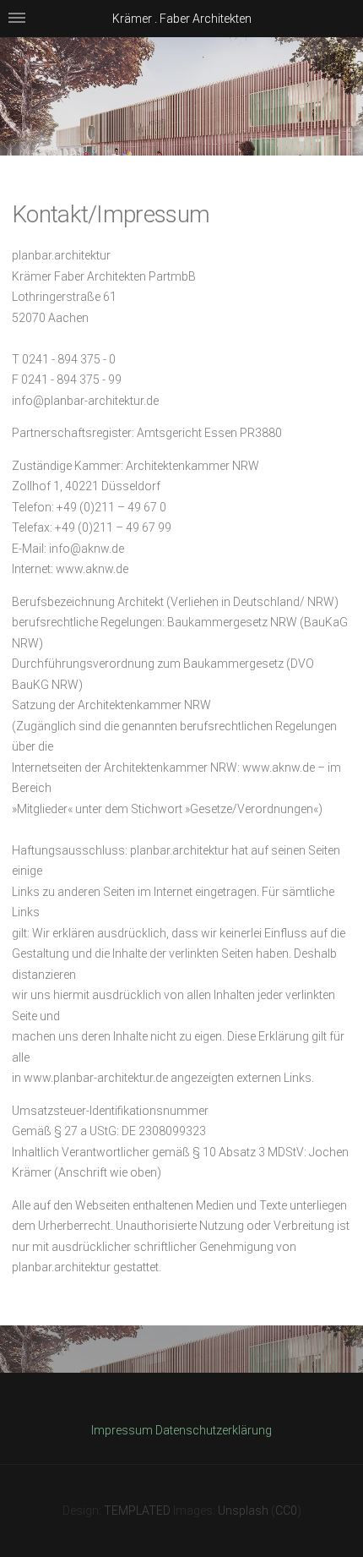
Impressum (122, 1430)
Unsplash (243, 1510)
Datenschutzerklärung (213, 1430)
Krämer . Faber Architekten (182, 18)
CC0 (286, 1510)
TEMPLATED (137, 1510)
